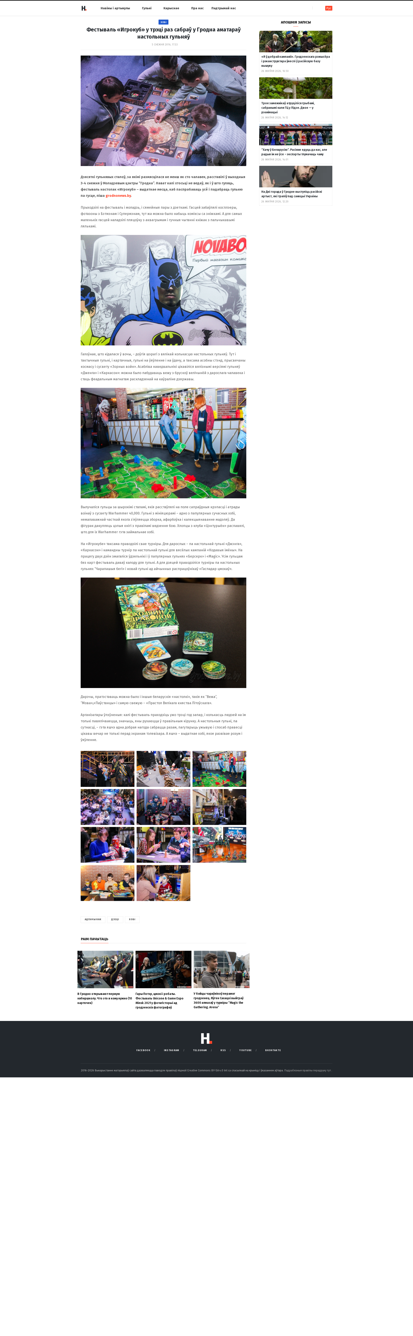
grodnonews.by (118, 196)
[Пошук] (316, 8)
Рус (328, 8)
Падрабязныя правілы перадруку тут (307, 1070)
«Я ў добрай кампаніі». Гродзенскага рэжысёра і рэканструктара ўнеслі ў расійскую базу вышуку (295, 61)
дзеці (115, 919)
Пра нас (197, 8)
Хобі (163, 22)
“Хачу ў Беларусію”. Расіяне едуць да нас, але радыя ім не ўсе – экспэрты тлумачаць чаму (294, 152)
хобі (132, 919)
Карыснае (171, 8)
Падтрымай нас (223, 8)
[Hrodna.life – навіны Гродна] (84, 8)
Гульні (146, 8)
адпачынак (93, 919)
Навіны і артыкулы (115, 8)
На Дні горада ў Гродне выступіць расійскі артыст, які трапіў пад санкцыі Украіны (291, 194)
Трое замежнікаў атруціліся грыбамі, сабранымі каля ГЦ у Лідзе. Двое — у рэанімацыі (288, 107)
